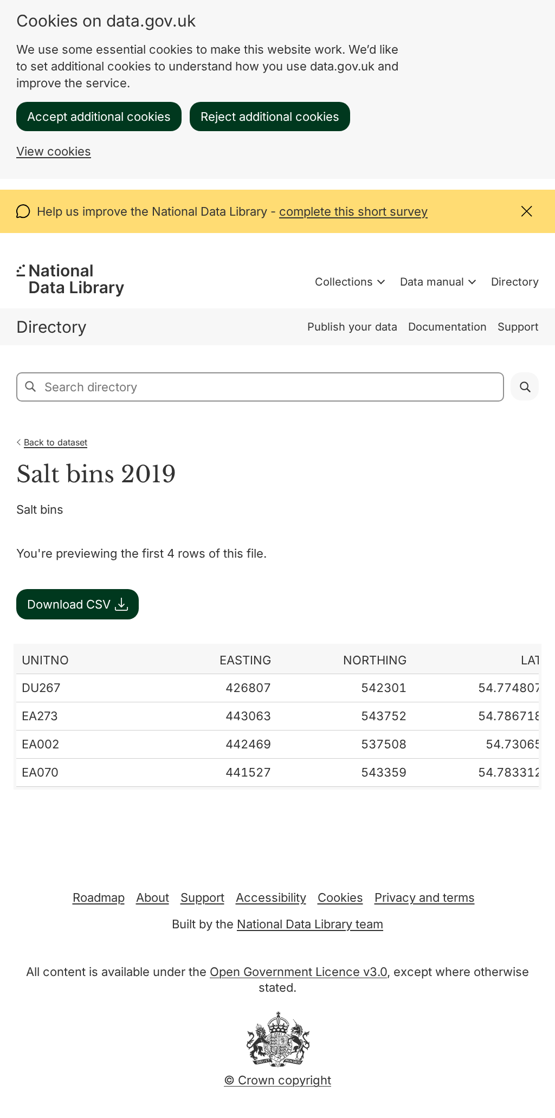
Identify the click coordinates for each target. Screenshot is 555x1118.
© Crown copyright (277, 1080)
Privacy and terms (425, 897)
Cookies (340, 897)
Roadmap (99, 897)
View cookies (53, 151)
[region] (277, 717)
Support (518, 326)
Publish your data (352, 326)
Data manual (432, 281)
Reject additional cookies (270, 116)
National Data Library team (310, 924)
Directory (515, 281)
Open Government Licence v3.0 (298, 972)
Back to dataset (55, 442)
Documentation (447, 326)
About (152, 897)
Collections (344, 281)
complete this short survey (353, 211)
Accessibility (271, 897)
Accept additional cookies (99, 116)
